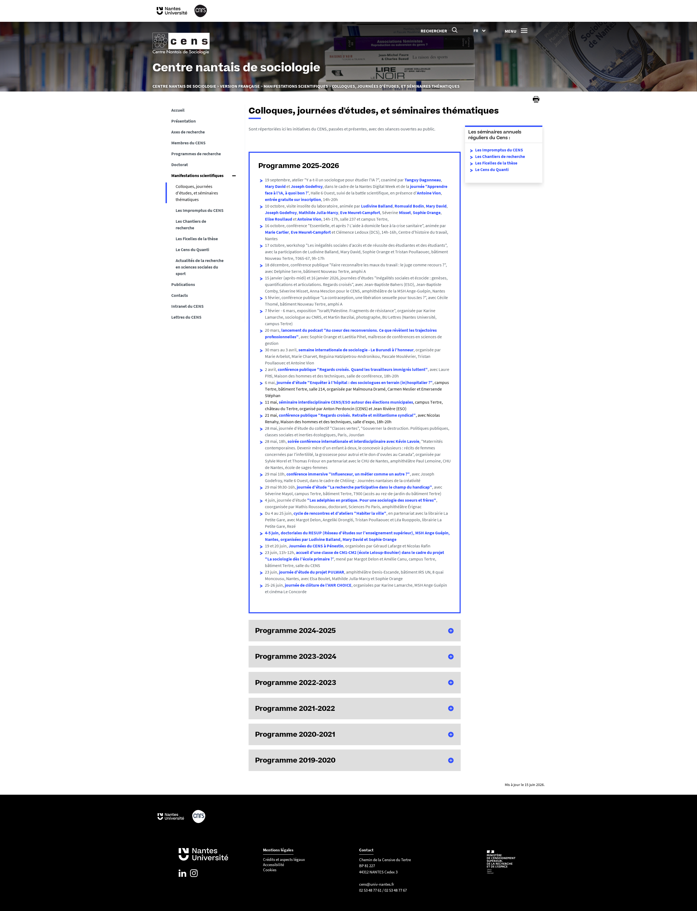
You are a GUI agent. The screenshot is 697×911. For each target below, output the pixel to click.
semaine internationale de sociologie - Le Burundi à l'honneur (356, 349)
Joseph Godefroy (307, 186)
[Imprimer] (536, 99)
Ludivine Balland (377, 206)
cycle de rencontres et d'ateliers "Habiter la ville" (340, 513)
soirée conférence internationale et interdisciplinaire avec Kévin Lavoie (353, 441)
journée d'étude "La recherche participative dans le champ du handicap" (364, 487)
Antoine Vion (429, 193)
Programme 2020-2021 (295, 734)
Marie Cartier (277, 232)
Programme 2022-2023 (295, 682)
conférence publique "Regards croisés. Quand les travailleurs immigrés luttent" (353, 369)
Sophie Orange (427, 212)
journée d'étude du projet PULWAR (311, 572)
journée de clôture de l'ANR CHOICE (318, 585)
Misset (405, 212)
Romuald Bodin (409, 206)
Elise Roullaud (279, 219)
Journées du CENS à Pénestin (316, 546)
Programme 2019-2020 (295, 760)
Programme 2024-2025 (295, 630)
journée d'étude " (293, 382)
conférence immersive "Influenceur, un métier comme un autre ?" (348, 474)
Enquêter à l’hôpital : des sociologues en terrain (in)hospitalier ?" (371, 382)
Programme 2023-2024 (295, 656)
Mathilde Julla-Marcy (318, 212)
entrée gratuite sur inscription (293, 199)
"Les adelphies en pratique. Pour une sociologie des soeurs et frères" (371, 500)
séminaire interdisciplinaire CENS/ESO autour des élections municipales (346, 402)
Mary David (275, 186)
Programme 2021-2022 (295, 708)
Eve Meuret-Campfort (360, 212)
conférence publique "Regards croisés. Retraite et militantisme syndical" (347, 415)
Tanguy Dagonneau (423, 179)
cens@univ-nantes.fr (376, 884)
